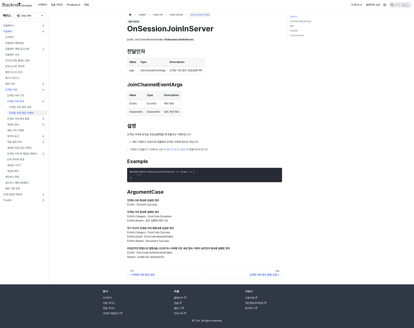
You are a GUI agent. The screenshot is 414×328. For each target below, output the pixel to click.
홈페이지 (178, 297)
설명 (292, 26)
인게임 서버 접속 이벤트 (21, 112)
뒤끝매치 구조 (12, 54)
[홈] (130, 14)
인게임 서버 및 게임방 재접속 (22, 153)
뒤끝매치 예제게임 (14, 43)
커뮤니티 (178, 313)
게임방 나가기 (14, 165)
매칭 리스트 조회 (13, 72)
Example (294, 30)
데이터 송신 (13, 136)
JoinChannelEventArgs (300, 21)
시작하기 (42, 4)
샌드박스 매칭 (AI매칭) (17, 182)
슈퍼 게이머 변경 (15, 159)
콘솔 (176, 303)
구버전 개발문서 (111, 313)
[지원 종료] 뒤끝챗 (12, 194)
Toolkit (7, 200)
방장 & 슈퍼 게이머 (15, 66)
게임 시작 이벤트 (15, 130)
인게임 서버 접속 (15, 101)
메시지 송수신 (12, 78)
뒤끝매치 (7, 31)
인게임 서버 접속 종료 (18, 118)
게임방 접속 (13, 124)
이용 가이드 (109, 303)
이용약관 (249, 297)
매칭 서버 (10, 83)
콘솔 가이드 (57, 4)
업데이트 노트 (373, 4)
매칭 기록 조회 (12, 188)
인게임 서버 (11, 89)
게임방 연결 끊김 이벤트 (19, 147)
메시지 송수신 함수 (176, 149)
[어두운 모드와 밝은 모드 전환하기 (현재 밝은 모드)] (384, 4)
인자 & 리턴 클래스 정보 (17, 60)
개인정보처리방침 (254, 303)
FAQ (86, 4)
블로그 (177, 308)
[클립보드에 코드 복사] (278, 171)
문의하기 (249, 308)
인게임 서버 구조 (15, 95)
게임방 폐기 (13, 171)
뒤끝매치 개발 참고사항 (17, 48)
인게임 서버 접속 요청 (20, 107)
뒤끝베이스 (9, 25)
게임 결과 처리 (14, 142)
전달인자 (293, 16)
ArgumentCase (297, 35)
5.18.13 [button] (355, 4)
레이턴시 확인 (12, 176)
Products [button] (72, 4)
